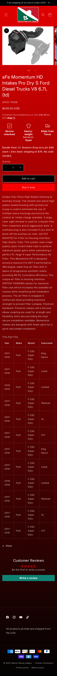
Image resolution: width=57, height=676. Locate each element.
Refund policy (38, 668)
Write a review (28, 578)
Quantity (6, 161)
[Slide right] (35, 70)
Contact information (44, 663)
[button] (6, 14)
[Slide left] (22, 70)
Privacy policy (22, 668)
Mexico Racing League (22, 663)
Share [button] (9, 545)
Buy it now (28, 187)
